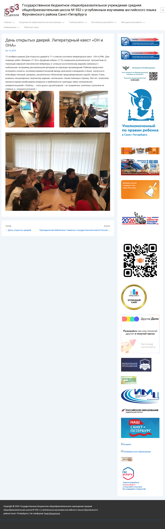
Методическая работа (131, 22)
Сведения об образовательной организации (40, 22)
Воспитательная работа (102, 22)
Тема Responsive (52, 513)
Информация (10, 27)
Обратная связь (31, 27)
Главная (7, 22)
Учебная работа (76, 22)
